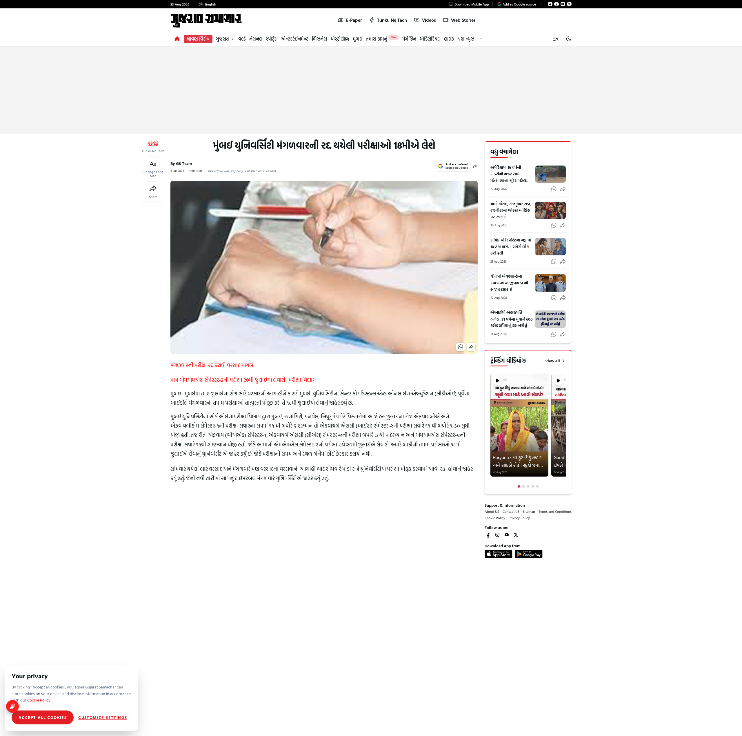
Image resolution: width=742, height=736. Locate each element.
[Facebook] (550, 4)
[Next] (565, 430)
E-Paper (354, 20)
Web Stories (463, 20)
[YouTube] (563, 4)
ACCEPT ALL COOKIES (43, 717)
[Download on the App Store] (498, 554)
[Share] (153, 188)
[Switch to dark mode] (569, 39)
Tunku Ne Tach (392, 20)
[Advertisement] (371, 90)
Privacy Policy (519, 518)
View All (552, 361)
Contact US (511, 511)
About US (492, 511)
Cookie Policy (495, 518)
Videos (429, 20)
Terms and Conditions (555, 511)
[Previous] (491, 430)
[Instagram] (556, 4)
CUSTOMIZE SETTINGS (102, 717)
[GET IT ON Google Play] (529, 554)
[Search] (555, 38)
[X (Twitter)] (569, 4)
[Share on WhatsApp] (460, 347)
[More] (480, 39)
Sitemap (529, 511)
